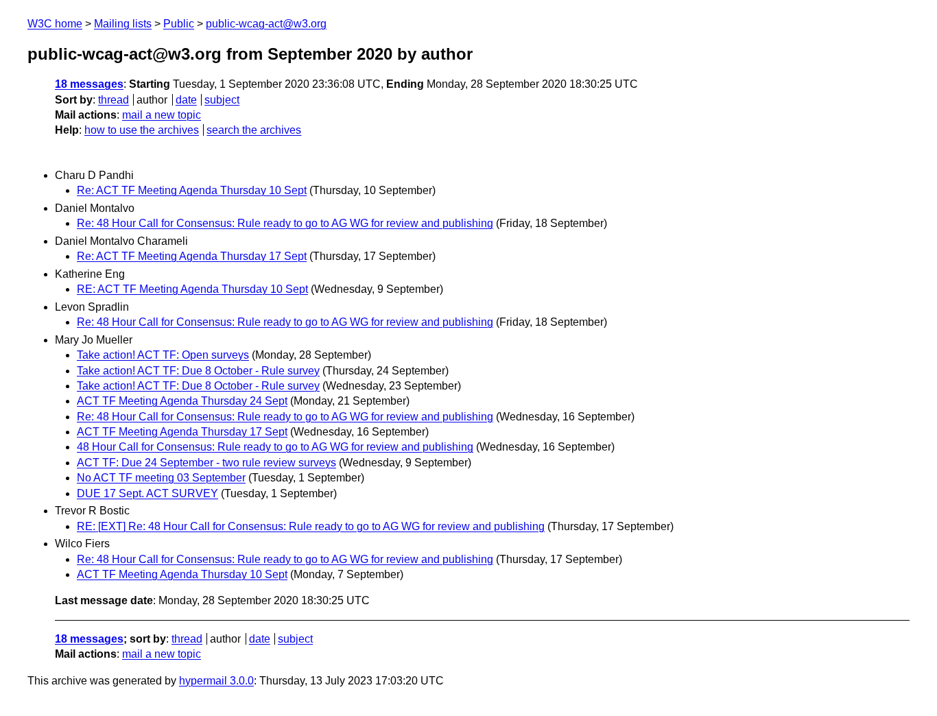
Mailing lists (123, 23)
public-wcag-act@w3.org (266, 23)
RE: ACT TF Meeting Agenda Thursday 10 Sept (192, 289)
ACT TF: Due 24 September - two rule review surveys (206, 462)
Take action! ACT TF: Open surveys (163, 355)
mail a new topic (161, 115)
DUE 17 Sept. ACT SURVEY (147, 493)
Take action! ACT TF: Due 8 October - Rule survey (198, 371)
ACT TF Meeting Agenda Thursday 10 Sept (182, 574)
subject (221, 100)
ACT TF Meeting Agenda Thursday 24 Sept (182, 401)
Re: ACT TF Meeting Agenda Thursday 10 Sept (192, 190)
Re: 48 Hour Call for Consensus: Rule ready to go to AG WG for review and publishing (285, 223)
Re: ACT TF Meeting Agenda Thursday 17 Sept (192, 256)
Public (178, 23)
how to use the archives (141, 130)
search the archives (253, 130)
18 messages (89, 84)
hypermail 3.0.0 (216, 681)
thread (113, 100)
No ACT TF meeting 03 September (161, 478)
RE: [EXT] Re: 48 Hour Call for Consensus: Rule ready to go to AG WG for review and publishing (311, 526)
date (186, 100)
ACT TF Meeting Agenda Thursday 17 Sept (182, 432)
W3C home (54, 23)
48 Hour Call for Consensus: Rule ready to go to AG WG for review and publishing (275, 447)
